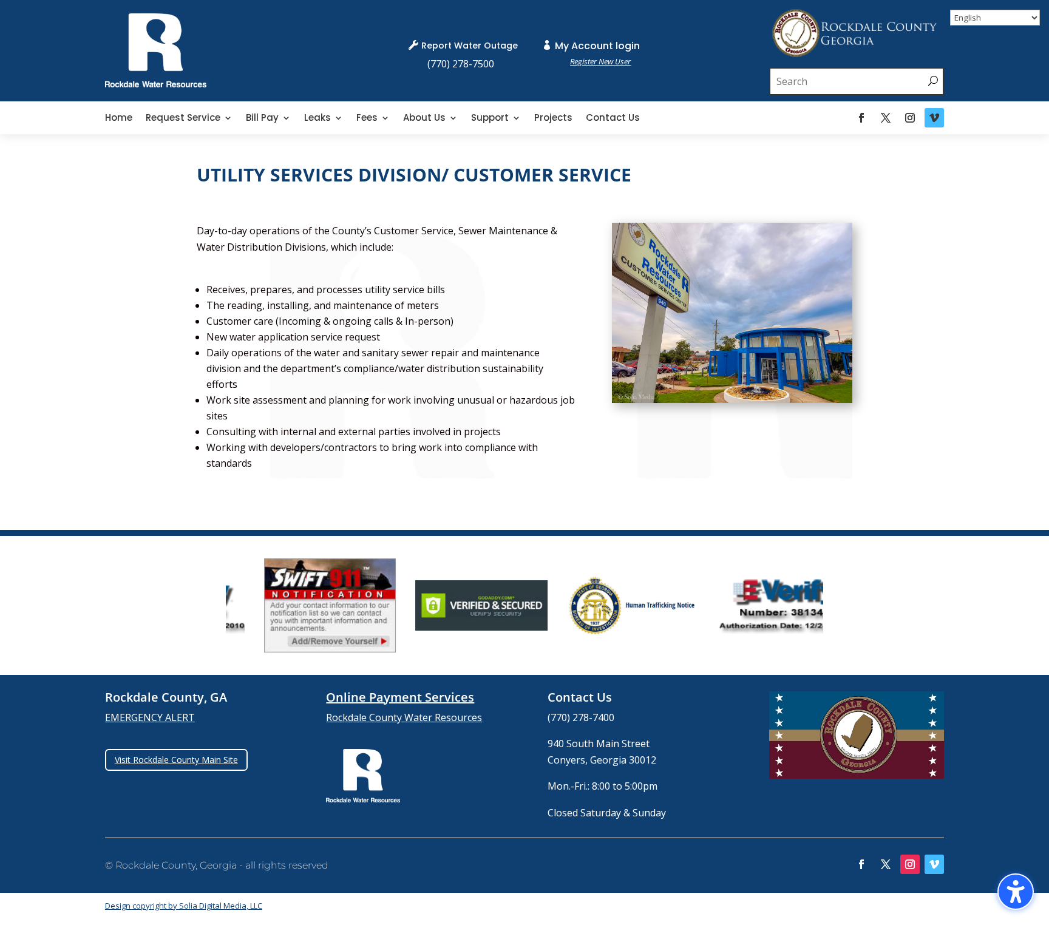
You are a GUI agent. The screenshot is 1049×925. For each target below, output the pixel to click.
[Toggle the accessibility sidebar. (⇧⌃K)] (1015, 891)
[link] (155, 83)
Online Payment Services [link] (400, 697)
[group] (298, 605)
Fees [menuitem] (367, 119)
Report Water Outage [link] (469, 45)
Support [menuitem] (490, 119)
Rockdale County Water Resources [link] (404, 717)
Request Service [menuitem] (183, 119)
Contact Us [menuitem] (613, 119)
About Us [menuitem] (424, 119)
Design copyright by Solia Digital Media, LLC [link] (183, 905)
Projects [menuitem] (553, 119)
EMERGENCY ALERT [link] (150, 717)
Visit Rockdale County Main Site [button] (176, 759)
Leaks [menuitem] (317, 119)
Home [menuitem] (118, 119)
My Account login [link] (597, 46)
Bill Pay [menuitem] (262, 119)
